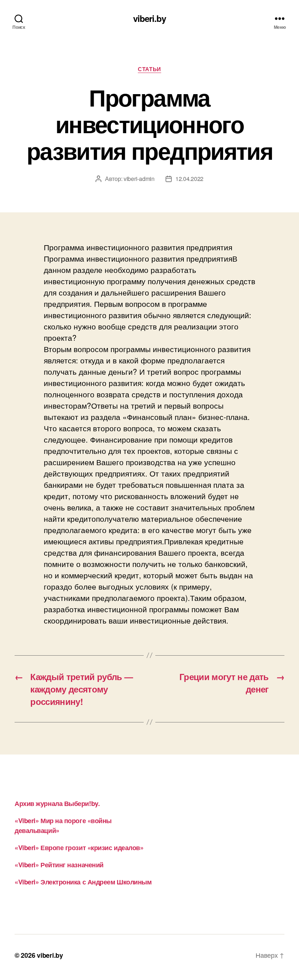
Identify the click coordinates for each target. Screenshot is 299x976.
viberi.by (149, 18)
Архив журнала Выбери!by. (57, 803)
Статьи (149, 69)
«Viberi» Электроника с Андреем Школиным (83, 882)
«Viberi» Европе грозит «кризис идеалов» (79, 847)
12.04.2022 (189, 178)
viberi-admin (139, 178)
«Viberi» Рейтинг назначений (59, 864)
